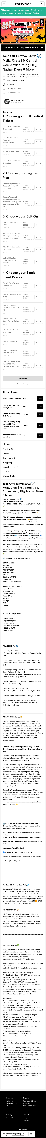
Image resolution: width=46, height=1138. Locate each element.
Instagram (26, 1118)
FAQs (7, 1106)
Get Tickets (23, 379)
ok (31, 1134)
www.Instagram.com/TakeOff (16, 852)
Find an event (10, 1101)
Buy (40, 398)
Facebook (26, 1120)
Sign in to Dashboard (29, 1105)
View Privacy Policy (18, 1135)
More (5, 132)
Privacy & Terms (11, 1118)
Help (24, 1108)
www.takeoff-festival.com (12, 828)
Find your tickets (11, 1103)
